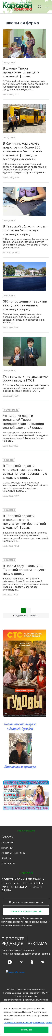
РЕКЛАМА (37, 943)
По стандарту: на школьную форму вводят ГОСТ (25, 378)
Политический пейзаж (21, 879)
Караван (7, 842)
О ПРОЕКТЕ (12, 938)
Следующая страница (26, 615)
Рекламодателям (13, 853)
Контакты (8, 863)
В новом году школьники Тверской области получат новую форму (24, 570)
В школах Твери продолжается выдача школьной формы (21, 72)
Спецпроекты (28, 883)
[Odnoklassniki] (32, 962)
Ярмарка (7, 847)
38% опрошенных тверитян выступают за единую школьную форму (25, 305)
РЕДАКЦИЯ (12, 943)
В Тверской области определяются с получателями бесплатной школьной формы (24, 521)
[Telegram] (21, 962)
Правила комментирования (17, 950)
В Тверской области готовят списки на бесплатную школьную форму (25, 230)
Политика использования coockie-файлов (25, 953)
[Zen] (10, 962)
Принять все (26, 1029)
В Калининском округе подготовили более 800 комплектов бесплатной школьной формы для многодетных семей (22, 151)
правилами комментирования (16, 925)
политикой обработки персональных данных (24, 922)
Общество (9, 63)
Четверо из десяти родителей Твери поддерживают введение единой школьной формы (23, 421)
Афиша (6, 858)
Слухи (6, 883)
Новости (8, 460)
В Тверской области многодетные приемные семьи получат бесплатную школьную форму (25, 471)
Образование (11, 410)
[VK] (42, 962)
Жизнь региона (14, 887)
